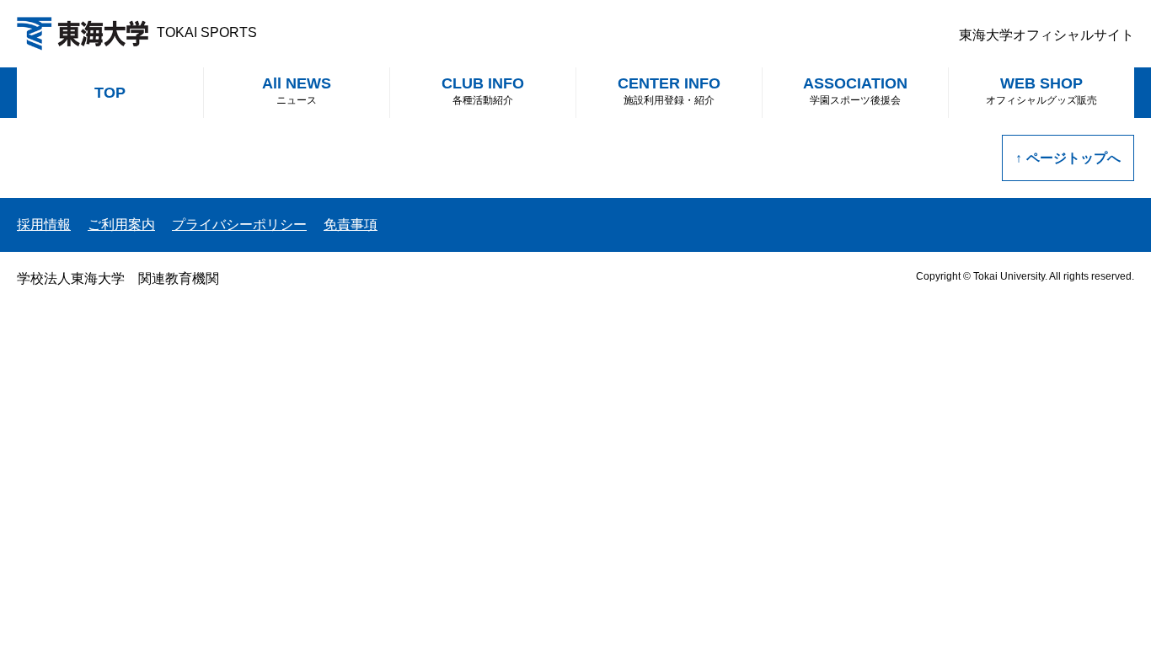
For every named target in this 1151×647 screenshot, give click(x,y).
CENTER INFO (669, 90)
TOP (110, 92)
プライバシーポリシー (239, 224)
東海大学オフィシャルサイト (1046, 35)
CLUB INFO (483, 90)
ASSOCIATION (855, 90)
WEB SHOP (1041, 90)
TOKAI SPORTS (207, 32)
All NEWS (296, 90)
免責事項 (350, 224)
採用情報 (44, 224)
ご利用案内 (121, 224)
